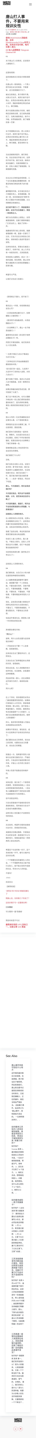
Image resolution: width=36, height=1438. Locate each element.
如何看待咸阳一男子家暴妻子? (17, 1202)
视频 (16, 32)
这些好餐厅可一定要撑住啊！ (17, 903)
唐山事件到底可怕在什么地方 (17, 1067)
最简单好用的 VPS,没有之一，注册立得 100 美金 (17, 925)
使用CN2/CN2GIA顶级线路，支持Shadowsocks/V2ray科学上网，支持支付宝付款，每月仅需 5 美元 (18, 42)
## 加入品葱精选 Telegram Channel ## (17, 51)
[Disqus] (18, 969)
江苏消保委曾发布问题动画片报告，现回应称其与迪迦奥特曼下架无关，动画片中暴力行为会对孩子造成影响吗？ (17, 1268)
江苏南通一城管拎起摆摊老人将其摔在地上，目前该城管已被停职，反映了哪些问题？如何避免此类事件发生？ (17, 1343)
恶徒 (22, 32)
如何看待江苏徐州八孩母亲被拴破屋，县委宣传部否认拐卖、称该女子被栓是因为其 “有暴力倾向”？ (17, 1135)
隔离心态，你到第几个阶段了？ (18, 898)
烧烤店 (12, 32)
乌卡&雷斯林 (12, 30)
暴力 (19, 32)
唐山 (25, 32)
